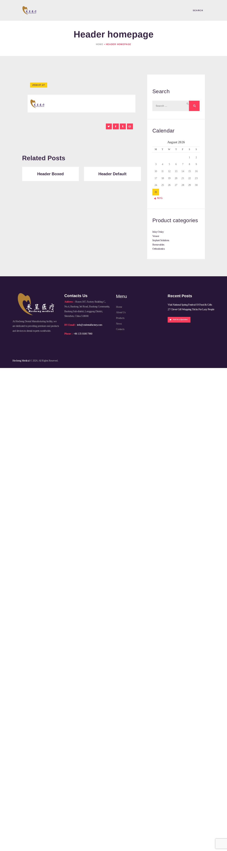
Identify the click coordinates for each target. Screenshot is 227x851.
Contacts (120, 329)
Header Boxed (50, 174)
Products (120, 318)
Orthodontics (158, 248)
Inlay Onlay (158, 231)
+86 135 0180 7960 (82, 333)
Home (99, 44)
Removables (158, 244)
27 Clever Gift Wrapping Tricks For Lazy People (191, 309)
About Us (120, 312)
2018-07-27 (38, 85)
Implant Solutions (160, 240)
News (119, 323)
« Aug (158, 198)
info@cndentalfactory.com (89, 324)
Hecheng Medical (20, 360)
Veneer (155, 236)
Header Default (112, 174)
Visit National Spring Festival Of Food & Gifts (190, 304)
